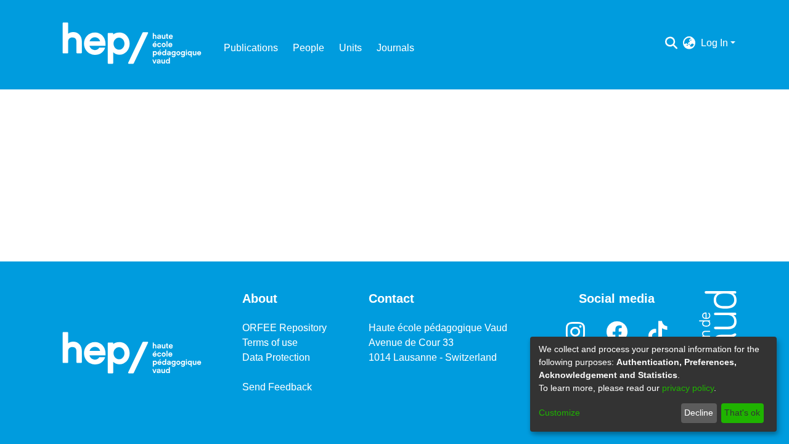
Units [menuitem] (350, 48)
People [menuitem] (308, 48)
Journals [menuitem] (395, 48)
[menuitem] (689, 43)
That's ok (742, 412)
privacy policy (688, 388)
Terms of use (270, 342)
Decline (698, 412)
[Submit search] (671, 43)
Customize (559, 412)
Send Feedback (277, 387)
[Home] (131, 43)
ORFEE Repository (284, 328)
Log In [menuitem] (714, 43)
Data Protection (276, 357)
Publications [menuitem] (251, 48)
